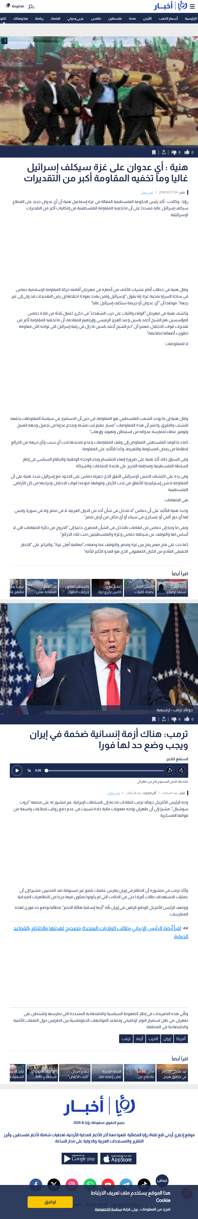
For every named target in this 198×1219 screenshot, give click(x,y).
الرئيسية (191, 18)
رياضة (39, 18)
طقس (96, 18)
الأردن (147, 18)
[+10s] (181, 770)
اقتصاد (55, 18)
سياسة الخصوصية (108, 1209)
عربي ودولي (75, 18)
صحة (132, 18)
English (18, 6)
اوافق (50, 1202)
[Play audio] (17, 770)
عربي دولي (147, 192)
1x (29, 770)
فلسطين (115, 18)
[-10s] (170, 770)
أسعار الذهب (168, 18)
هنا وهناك (20, 18)
